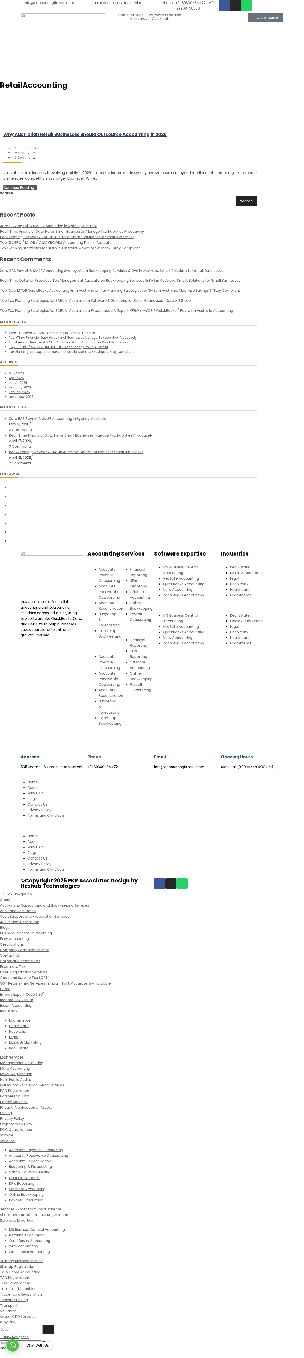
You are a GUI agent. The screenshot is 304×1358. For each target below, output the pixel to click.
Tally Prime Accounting (20, 1272)
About (32, 787)
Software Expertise (164, 15)
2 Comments (20, 463)
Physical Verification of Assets (26, 1107)
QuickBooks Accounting (183, 584)
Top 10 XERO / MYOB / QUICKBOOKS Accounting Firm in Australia (56, 242)
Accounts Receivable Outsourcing (109, 592)
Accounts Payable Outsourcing (109, 575)
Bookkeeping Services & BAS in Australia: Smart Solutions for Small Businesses (67, 237)
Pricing (6, 1113)
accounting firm (27, 148)
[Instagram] (10, 505)
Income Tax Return (16, 1000)
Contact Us (37, 804)
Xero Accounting (177, 589)
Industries (138, 19)
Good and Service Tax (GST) (24, 977)
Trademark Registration (21, 1294)
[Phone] (93, 742)
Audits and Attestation (19, 922)
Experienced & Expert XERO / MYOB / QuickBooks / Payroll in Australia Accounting (162, 310)
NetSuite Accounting (181, 578)
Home (123, 15)
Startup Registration (17, 1266)
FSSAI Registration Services (23, 972)
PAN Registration (14, 1090)
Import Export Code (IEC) (22, 994)
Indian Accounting (15, 1005)
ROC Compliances (16, 1129)
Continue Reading (18, 187)
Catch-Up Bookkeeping (29, 1172)
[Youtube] (10, 532)
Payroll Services (14, 1101)
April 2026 (16, 378)
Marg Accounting (15, 1068)
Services (136, 15)
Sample (6, 1135)
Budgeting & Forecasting (30, 1166)
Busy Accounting (14, 938)
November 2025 (21, 396)
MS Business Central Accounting (37, 1229)
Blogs (32, 798)
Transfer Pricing (14, 1300)
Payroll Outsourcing (26, 1200)
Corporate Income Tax (20, 961)
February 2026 (20, 387)
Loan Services (12, 1057)
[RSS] (10, 541)
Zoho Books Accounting (183, 595)
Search (6, 193)
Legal (234, 578)
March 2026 (18, 382)
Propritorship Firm (16, 1124)
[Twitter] (10, 487)
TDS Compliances (15, 1283)
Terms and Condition (45, 815)
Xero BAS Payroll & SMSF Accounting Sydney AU (41, 270)
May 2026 (16, 373)
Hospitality (239, 584)
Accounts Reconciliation (30, 1161)
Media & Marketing (246, 572)
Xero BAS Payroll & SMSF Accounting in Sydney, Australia (48, 225)
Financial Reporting (26, 1177)
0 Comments (25, 157)
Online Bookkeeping (26, 1194)
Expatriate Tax (12, 966)
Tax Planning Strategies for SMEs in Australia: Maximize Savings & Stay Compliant (70, 248)
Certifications (12, 944)
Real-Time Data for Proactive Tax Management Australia (50, 280)
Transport (9, 1305)
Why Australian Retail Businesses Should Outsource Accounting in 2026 (85, 134)
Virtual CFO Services (17, 1316)
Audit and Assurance (18, 910)
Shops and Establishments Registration (34, 1214)
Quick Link (160, 19)
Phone (94, 757)
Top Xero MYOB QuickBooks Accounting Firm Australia (47, 290)
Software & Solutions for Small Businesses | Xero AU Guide (141, 300)
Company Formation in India (24, 949)
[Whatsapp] (246, 5)
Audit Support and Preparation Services (34, 916)
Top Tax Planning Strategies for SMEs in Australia (42, 300)
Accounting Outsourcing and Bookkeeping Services (44, 905)
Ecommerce (241, 595)
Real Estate (240, 567)
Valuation (8, 1311)
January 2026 (19, 392)
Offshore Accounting (27, 1189)
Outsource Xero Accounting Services (32, 1085)
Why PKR (35, 793)
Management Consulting (21, 1062)
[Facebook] (224, 5)
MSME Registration (16, 1074)
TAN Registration (14, 1277)
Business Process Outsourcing (26, 933)
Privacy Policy (39, 809)
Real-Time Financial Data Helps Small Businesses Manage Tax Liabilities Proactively (72, 231)
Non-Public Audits (15, 1079)
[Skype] (10, 523)
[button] (138, 15)
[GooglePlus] (10, 514)
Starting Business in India (21, 1261)
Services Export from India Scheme (30, 1209)
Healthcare (240, 589)
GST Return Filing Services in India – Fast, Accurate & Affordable (55, 983)
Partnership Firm (14, 1096)
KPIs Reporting (21, 1183)
